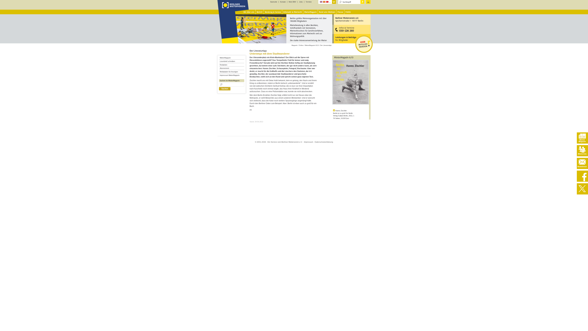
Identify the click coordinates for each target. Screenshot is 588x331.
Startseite (273, 2)
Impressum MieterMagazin (229, 75)
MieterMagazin (225, 58)
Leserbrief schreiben (227, 61)
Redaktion (223, 65)
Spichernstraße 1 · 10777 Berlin (349, 19)
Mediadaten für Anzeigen (229, 72)
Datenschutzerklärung (324, 142)
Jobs (301, 2)
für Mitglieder (345, 38)
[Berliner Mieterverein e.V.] (233, 8)
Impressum (308, 142)
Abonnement (224, 68)
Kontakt (283, 2)
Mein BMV (292, 2)
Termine (309, 2)
